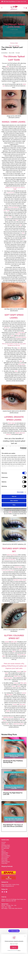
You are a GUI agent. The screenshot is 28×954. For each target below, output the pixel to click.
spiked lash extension (18, 723)
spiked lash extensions (21, 337)
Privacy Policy (4, 860)
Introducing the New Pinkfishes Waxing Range (13, 761)
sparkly (4, 720)
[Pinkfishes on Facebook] (4, 892)
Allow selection (14, 500)
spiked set (17, 334)
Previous (12, 43)
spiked (13, 651)
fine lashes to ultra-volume (19, 580)
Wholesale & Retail (5, 845)
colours (13, 686)
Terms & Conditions (5, 855)
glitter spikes (14, 641)
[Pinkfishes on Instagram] (6, 892)
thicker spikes (21, 364)
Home (10, 45)
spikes (7, 66)
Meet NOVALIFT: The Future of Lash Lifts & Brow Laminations (13, 825)
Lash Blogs (16, 45)
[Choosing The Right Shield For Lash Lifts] (14, 779)
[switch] (24, 477)
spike (12, 335)
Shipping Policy (4, 852)
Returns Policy (4, 854)
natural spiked (21, 332)
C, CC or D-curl (10, 192)
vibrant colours (17, 676)
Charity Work (4, 863)
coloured (7, 641)
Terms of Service (5, 857)
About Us (3, 851)
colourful (22, 719)
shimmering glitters (8, 678)
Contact (3, 843)
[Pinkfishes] (14, 8)
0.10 (8, 327)
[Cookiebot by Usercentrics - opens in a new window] (20, 448)
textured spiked (18, 567)
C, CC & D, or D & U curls (8, 570)
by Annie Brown (4, 52)
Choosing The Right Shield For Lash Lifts (13, 793)
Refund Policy (4, 858)
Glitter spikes (23, 683)
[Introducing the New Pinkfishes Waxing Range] (14, 747)
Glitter (18, 654)
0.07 (5, 210)
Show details (20, 492)
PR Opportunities (5, 848)
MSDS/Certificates (5, 861)
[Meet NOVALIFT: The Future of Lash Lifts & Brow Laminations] (14, 812)
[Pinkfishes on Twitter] (2, 892)
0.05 (8, 210)
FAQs (2, 849)
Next (17, 43)
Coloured (19, 671)
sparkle (20, 649)
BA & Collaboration (5, 846)
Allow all (14, 496)
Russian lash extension (13, 207)
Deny (14, 504)
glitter (19, 686)
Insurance (3, 842)
